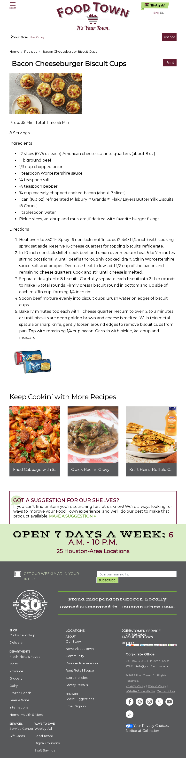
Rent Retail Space (80, 670)
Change (169, 37)
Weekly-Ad (43, 728)
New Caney (37, 37)
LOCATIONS (75, 630)
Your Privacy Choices (151, 725)
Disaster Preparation (82, 663)
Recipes (30, 51)
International (19, 707)
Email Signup (76, 706)
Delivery (16, 642)
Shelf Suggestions (80, 699)
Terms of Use (166, 691)
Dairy (13, 685)
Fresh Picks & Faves (24, 657)
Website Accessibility (140, 691)
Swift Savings (44, 750)
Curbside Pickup (22, 635)
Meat (13, 664)
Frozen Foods (20, 693)
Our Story (73, 641)
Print (169, 62)
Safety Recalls (77, 685)
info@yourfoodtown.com (153, 666)
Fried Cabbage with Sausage (40, 469)
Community (75, 656)
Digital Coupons (47, 743)
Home (14, 51)
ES (161, 12)
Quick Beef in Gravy (90, 469)
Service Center (21, 728)
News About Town (80, 649)
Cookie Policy (157, 686)
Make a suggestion (71, 516)
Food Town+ (44, 736)
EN (156, 12)
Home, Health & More (26, 714)
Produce (16, 671)
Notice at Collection (142, 731)
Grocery (15, 678)
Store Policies (76, 678)
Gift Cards (17, 736)
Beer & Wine (19, 700)
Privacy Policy (135, 686)
